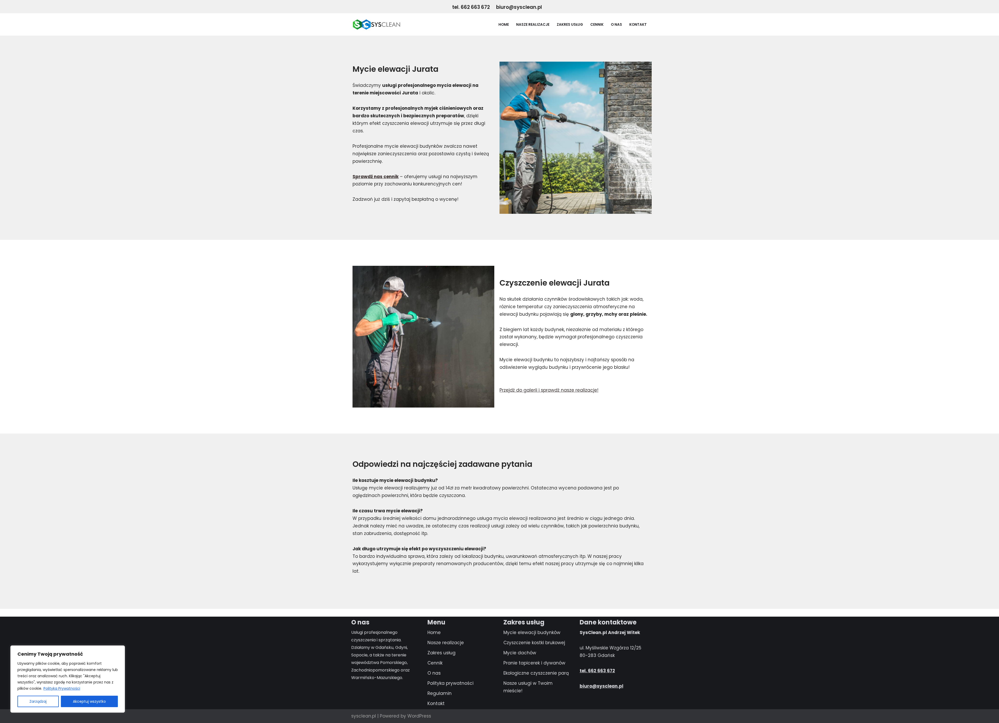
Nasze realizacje (532, 24)
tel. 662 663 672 (471, 7)
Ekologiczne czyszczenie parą (536, 673)
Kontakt (638, 24)
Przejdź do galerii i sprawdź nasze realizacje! (548, 390)
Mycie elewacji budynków (531, 632)
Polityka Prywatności (61, 688)
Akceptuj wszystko (89, 701)
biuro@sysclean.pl (519, 7)
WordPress (419, 716)
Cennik (597, 24)
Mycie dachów (519, 653)
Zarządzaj (38, 701)
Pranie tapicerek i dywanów (534, 663)
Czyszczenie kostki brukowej (534, 643)
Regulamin (439, 693)
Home (503, 24)
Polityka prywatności (450, 683)
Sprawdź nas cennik (376, 176)
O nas (616, 24)
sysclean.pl (363, 716)
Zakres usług (570, 24)
